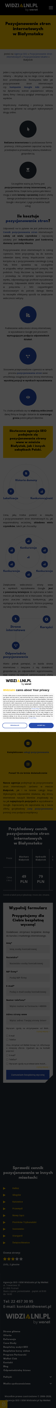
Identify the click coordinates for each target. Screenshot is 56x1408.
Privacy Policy (35, 708)
